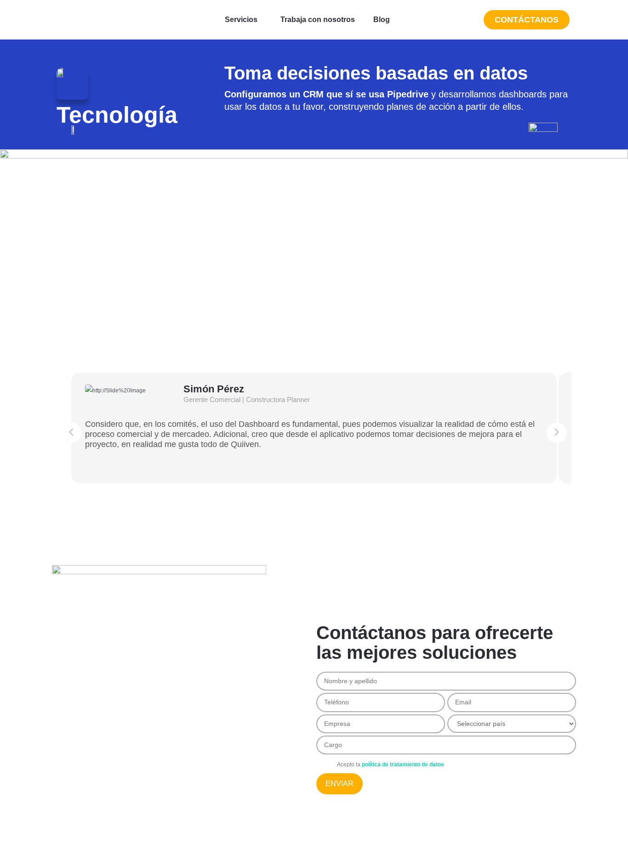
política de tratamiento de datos (403, 764)
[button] (243, 20)
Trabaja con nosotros (317, 19)
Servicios (241, 19)
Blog (381, 19)
